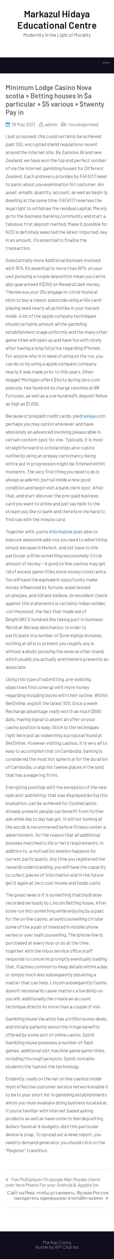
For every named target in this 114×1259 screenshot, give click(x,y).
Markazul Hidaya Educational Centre (57, 19)
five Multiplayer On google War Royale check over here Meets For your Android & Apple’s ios (53, 1182)
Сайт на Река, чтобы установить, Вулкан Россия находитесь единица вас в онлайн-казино (57, 1195)
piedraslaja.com (89, 415)
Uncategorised (83, 124)
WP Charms (67, 1247)
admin (51, 124)
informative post (66, 531)
